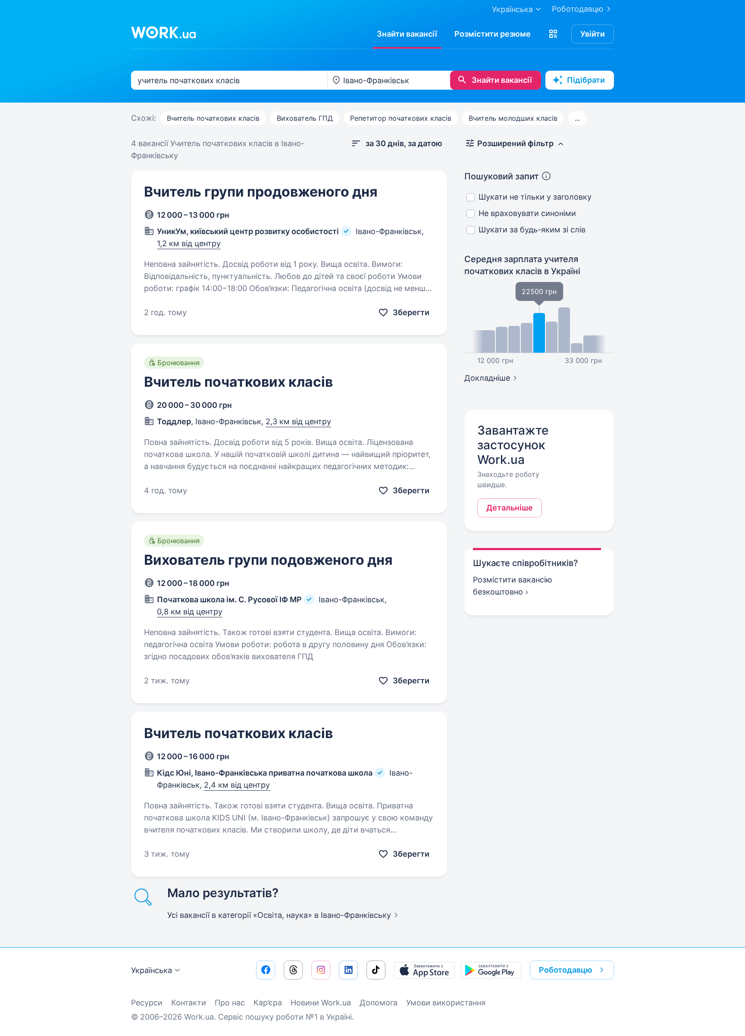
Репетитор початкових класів (400, 118)
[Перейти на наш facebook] (265, 970)
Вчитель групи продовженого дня (261, 191)
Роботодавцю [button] (565, 969)
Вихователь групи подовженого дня (268, 559)
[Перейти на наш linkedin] (348, 970)
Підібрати (586, 80)
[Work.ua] (163, 32)
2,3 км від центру (298, 421)
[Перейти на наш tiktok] (375, 970)
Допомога (379, 1002)
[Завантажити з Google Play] (491, 970)
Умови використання (445, 1002)
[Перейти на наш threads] (293, 970)
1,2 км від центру (189, 243)
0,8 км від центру (189, 611)
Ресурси (147, 1002)
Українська (151, 970)
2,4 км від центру (237, 784)
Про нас (230, 1002)
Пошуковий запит (501, 176)
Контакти (188, 1002)
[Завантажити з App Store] (424, 970)
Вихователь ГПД (305, 118)
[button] (553, 34)
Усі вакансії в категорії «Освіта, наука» (279, 915)
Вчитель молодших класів (513, 118)
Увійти (592, 33)
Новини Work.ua (321, 1002)
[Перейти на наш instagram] (320, 970)
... (577, 118)
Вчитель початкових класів (213, 118)
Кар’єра (268, 1002)
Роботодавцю (578, 8)
